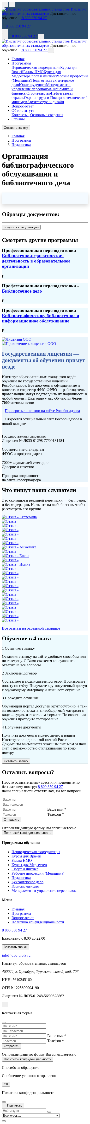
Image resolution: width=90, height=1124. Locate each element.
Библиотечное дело (22, 291)
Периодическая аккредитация (36, 67)
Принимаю (14, 1105)
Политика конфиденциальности (38, 922)
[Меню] (5, 36)
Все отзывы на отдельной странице (31, 628)
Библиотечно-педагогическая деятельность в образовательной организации (36, 261)
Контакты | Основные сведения (37, 115)
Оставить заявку (16, 127)
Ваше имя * (56, 809)
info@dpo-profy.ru (16, 955)
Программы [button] (21, 63)
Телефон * (55, 814)
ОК (6, 1084)
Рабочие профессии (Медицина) (38, 873)
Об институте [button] (23, 110)
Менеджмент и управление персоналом (41, 87)
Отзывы (18, 119)
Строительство (38, 93)
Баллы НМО (33, 72)
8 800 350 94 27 (34, 18)
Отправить (11, 819)
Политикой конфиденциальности (27, 833)
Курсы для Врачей (26, 856)
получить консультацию (21, 227)
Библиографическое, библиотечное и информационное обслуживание (40, 318)
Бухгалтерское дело (27, 882)
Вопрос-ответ (23, 106)
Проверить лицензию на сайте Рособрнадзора (42, 411)
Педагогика (40, 80)
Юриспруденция (32, 85)
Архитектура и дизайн (45, 102)
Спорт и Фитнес (42, 76)
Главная (18, 59)
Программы (21, 913)
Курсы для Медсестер (29, 865)
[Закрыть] (51, 50)
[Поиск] (41, 36)
